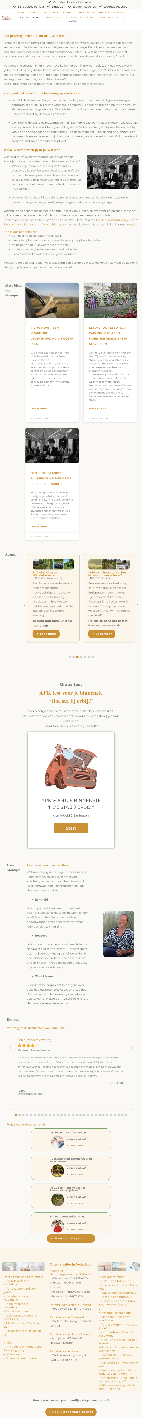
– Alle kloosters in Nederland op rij (23, 1325)
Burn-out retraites (111, 1276)
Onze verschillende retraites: (23, 1276)
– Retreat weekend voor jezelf (20, 1290)
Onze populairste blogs (115, 1312)
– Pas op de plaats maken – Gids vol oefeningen (117, 1372)
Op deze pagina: (30, 17)
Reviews (104, 12)
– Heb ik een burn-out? (115, 1281)
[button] (138, 605)
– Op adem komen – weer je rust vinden (118, 1349)
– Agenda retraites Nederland (16, 1282)
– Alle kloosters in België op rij (22, 1332)
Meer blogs (53, 17)
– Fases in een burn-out (115, 1297)
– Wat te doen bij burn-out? (118, 1292)
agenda (131, 224)
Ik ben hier (50, 224)
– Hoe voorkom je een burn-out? (118, 1286)
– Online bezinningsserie (20, 1358)
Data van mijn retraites (80, 17)
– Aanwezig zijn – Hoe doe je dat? (118, 1364)
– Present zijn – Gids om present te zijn (115, 1356)
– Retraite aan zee (15, 1311)
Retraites (49, 12)
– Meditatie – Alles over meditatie (115, 1318)
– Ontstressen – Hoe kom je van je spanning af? (118, 1379)
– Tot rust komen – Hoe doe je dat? (118, 1326)
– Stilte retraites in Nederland (15, 1305)
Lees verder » (39, 408)
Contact (119, 12)
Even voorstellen (110, 17)
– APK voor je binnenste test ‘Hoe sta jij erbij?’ (22, 1348)
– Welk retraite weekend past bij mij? (20, 1317)
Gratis (67, 12)
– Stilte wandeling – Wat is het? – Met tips (117, 1387)
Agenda (34, 12)
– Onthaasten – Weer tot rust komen (116, 1334)
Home (21, 12)
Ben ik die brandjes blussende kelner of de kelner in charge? (51, 478)
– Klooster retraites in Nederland (17, 1298)
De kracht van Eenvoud (20, 224)
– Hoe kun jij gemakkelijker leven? (118, 1341)
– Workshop (11, 1354)
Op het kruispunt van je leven (116, 220)
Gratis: (7, 1342)
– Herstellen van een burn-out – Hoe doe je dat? (117, 1302)
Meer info (85, 12)
